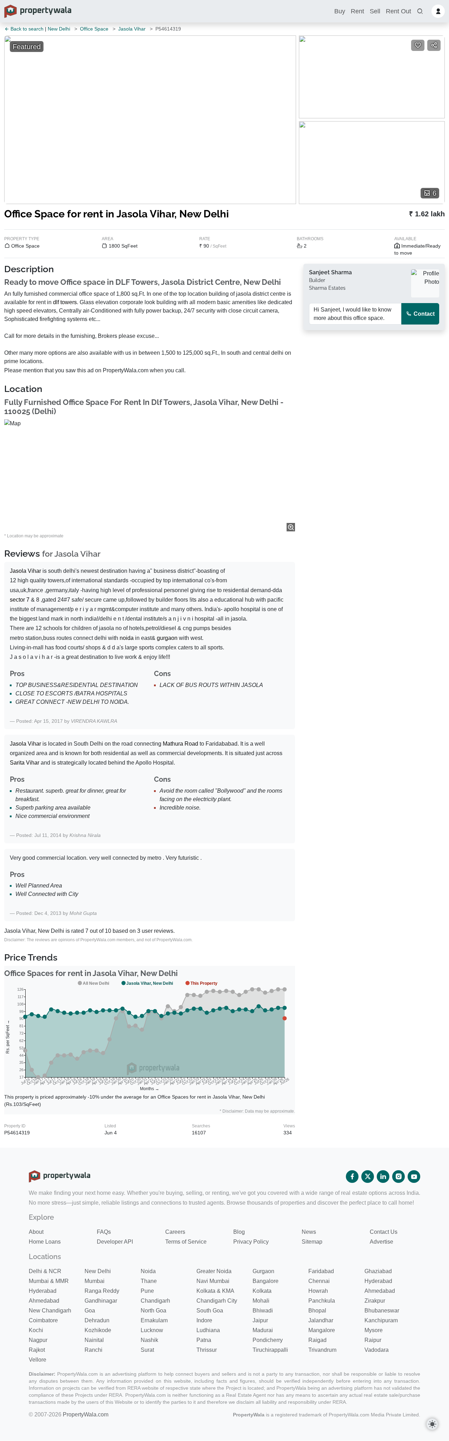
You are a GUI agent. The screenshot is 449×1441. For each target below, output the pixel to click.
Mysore (373, 1330)
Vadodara (376, 1350)
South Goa (209, 1311)
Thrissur (206, 1350)
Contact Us (383, 1232)
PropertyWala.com (85, 1414)
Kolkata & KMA (215, 1291)
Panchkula (321, 1301)
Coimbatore (43, 1320)
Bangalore (266, 1281)
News (309, 1232)
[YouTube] (414, 1176)
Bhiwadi (263, 1311)
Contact (423, 314)
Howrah (318, 1291)
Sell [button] (375, 11)
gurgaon (167, 638)
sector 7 (19, 600)
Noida (148, 1271)
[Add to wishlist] (417, 45)
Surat (147, 1350)
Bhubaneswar (381, 1311)
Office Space (94, 29)
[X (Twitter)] (367, 1176)
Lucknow (152, 1330)
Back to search (26, 29)
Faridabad (321, 1271)
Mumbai (95, 1281)
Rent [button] (357, 11)
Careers (175, 1232)
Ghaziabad (378, 1271)
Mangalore (321, 1330)
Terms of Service (186, 1242)
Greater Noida (214, 1271)
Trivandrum (322, 1350)
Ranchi (93, 1350)
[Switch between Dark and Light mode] (432, 1424)
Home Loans (45, 1242)
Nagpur (38, 1340)
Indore (204, 1320)
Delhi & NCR (45, 1271)
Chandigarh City (216, 1301)
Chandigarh (155, 1301)
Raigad (317, 1340)
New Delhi (59, 29)
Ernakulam (154, 1320)
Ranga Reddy (102, 1291)
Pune (147, 1291)
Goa (90, 1311)
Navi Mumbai (212, 1281)
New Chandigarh (50, 1311)
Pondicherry (268, 1340)
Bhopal (317, 1311)
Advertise (381, 1242)
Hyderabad (378, 1281)
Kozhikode (98, 1330)
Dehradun (97, 1320)
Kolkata (262, 1291)
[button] (420, 11)
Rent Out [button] (398, 11)
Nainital (94, 1340)
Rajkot (37, 1350)
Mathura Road (180, 744)
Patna (203, 1340)
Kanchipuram (381, 1320)
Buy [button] (339, 11)
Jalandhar (320, 1320)
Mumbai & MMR (49, 1281)
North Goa (153, 1311)
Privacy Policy (251, 1242)
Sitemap (312, 1242)
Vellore (37, 1360)
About (36, 1232)
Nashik (149, 1340)
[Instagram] (398, 1176)
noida (127, 638)
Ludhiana (208, 1330)
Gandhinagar (101, 1301)
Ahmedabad (379, 1291)
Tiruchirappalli (270, 1350)
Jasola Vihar (132, 29)
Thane (149, 1281)
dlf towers (65, 302)
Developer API (115, 1242)
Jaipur (260, 1320)
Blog (239, 1232)
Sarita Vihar (24, 763)
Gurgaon (263, 1271)
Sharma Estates (327, 288)
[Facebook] (352, 1176)
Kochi (36, 1330)
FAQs (104, 1232)
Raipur (372, 1340)
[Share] (434, 45)
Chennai (319, 1281)
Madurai (263, 1330)
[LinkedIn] (383, 1176)
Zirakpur (374, 1301)
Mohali (261, 1301)
